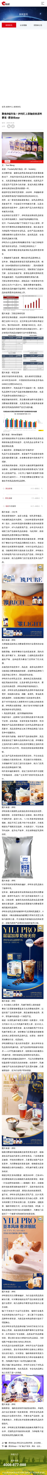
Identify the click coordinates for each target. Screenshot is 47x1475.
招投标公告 (38, 25)
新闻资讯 (9, 25)
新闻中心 (9, 106)
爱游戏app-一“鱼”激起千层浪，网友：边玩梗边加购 (28, 1446)
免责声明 (35, 1472)
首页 (3, 106)
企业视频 (23, 25)
